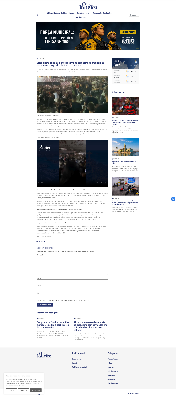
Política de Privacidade (79, 367)
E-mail (39, 286)
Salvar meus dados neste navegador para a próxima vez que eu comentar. (63, 300)
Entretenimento (83, 13)
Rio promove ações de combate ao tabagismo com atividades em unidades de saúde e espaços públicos (90, 326)
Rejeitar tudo (23, 390)
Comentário (41, 255)
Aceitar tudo (36, 390)
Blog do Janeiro (81, 17)
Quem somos (76, 359)
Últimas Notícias (53, 13)
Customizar (11, 390)
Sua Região (107, 13)
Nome (39, 278)
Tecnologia (97, 13)
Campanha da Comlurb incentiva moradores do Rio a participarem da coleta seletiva (53, 325)
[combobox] (134, 15)
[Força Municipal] (88, 36)
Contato (75, 363)
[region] (24, 383)
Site (38, 293)
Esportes (71, 13)
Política (64, 13)
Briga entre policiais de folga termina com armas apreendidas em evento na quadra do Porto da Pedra (70, 64)
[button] (37, 241)
